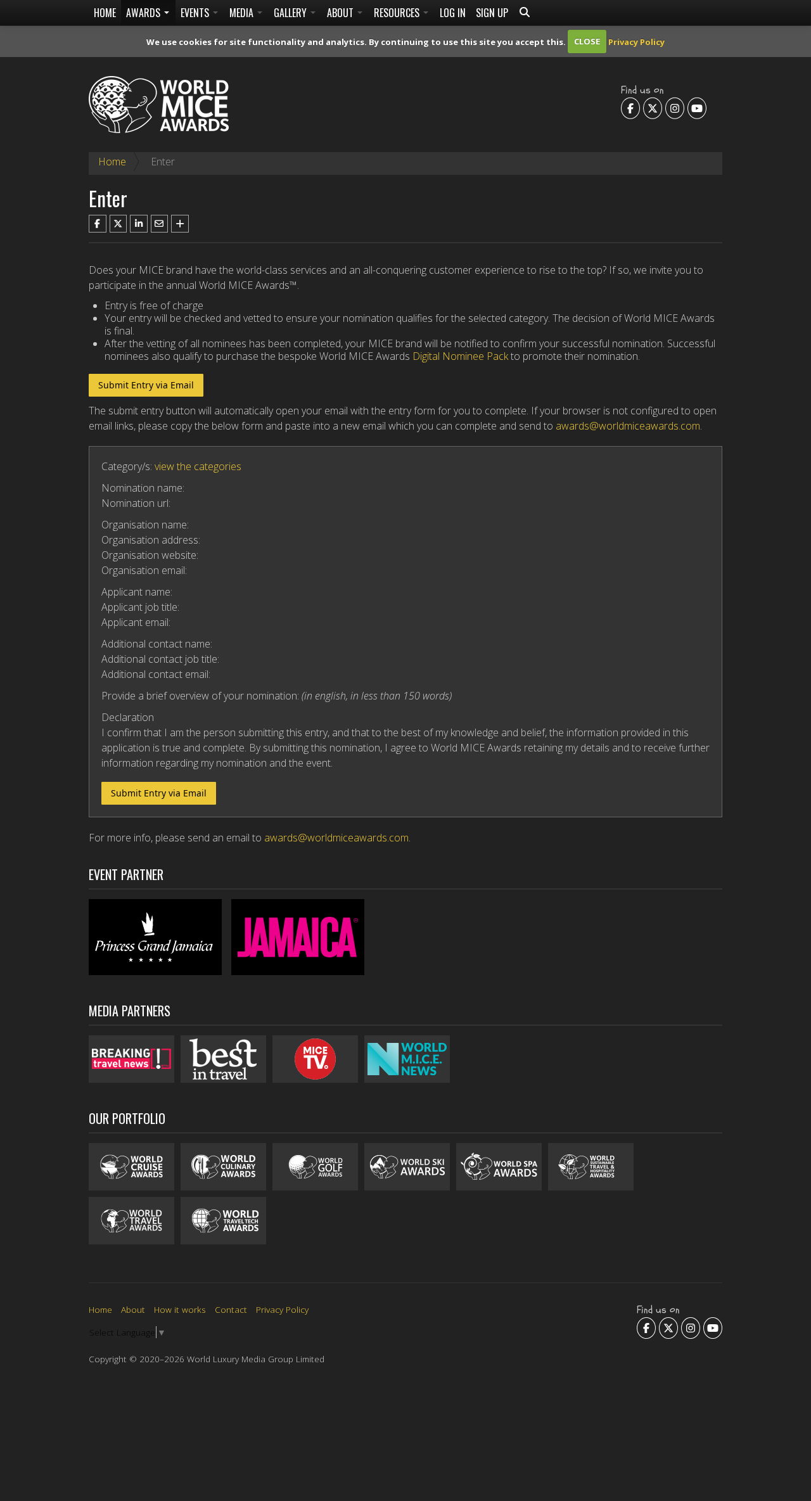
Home (105, 12)
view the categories (198, 466)
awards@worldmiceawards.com (628, 426)
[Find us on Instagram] (674, 107)
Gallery (291, 12)
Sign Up (492, 12)
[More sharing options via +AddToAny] (180, 223)
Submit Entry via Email (146, 385)
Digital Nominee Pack (460, 356)
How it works (180, 1309)
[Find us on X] (652, 107)
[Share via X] (118, 223)
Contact (231, 1309)
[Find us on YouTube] (696, 107)
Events (196, 12)
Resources (398, 12)
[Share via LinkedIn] (139, 223)
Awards (144, 12)
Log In (453, 12)
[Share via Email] (159, 223)
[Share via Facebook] (97, 223)
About (341, 12)
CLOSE (587, 41)
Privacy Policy (636, 41)
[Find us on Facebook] (630, 107)
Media (242, 12)
